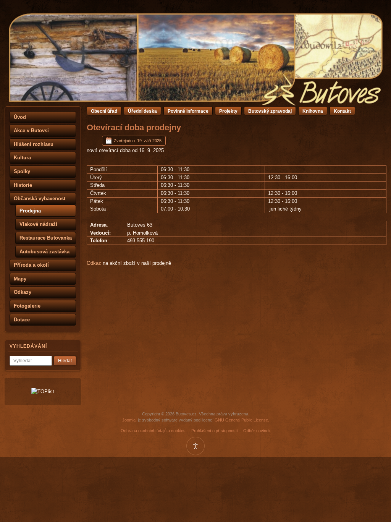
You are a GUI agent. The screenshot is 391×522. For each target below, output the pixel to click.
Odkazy (22, 292)
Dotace (22, 320)
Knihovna (312, 111)
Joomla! (129, 420)
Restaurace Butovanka (45, 238)
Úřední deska (142, 111)
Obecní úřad (104, 111)
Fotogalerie (27, 306)
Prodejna (30, 211)
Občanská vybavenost (39, 198)
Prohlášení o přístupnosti (214, 430)
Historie (23, 185)
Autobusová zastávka (44, 252)
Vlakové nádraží (38, 224)
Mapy (20, 279)
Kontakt (342, 111)
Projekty (228, 111)
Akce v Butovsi (31, 130)
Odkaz (94, 263)
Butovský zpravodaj (270, 111)
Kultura (22, 157)
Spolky (22, 171)
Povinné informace (188, 111)
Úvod (20, 117)
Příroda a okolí (31, 265)
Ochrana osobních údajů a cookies (153, 430)
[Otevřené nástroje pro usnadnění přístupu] (195, 446)
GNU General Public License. (242, 420)
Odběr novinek (257, 430)
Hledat (65, 360)
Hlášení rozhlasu (33, 144)
